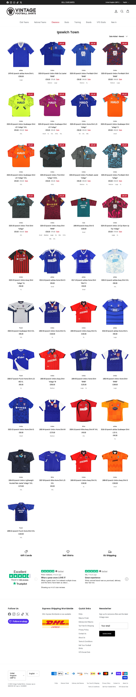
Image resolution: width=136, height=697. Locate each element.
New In (113, 22)
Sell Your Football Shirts (109, 687)
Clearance (55, 22)
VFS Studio (101, 22)
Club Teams (24, 22)
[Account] (115, 11)
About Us (82, 637)
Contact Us (82, 633)
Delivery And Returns (86, 622)
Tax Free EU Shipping (86, 626)
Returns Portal (84, 618)
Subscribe (107, 634)
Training (77, 22)
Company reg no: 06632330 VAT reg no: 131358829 (21, 685)
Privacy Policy (84, 630)
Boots (67, 22)
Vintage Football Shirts (18, 684)
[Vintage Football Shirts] (21, 11)
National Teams (40, 22)
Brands (89, 22)
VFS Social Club (84, 652)
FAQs (80, 614)
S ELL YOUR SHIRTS (68, 2)
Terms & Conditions (85, 641)
